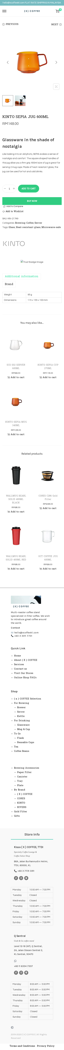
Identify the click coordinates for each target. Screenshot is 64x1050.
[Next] (56, 62)
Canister (22, 776)
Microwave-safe (51, 227)
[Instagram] (21, 878)
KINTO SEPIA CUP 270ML (48, 366)
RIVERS (21, 807)
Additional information (21, 276)
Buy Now (32, 200)
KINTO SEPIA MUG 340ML (16, 423)
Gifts (17, 816)
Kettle (21, 716)
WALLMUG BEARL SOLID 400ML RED (16, 558)
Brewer (21, 707)
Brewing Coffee (24, 223)
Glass (12, 227)
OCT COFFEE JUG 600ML (48, 558)
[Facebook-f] (16, 878)
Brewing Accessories (26, 768)
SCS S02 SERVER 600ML (16, 366)
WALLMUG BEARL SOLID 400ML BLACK (16, 499)
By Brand (19, 790)
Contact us (20, 669)
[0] (57, 11)
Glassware (23, 725)
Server (38, 223)
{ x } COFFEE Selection (27, 699)
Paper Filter (24, 772)
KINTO (21, 803)
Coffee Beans (21, 751)
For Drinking (22, 720)
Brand (9, 284)
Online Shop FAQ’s (25, 677)
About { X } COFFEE (25, 660)
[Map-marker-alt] (26, 878)
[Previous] (8, 62)
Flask (20, 738)
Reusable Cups (25, 742)
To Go (17, 733)
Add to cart (29, 188)
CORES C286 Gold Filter (48, 497)
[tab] (32, 277)
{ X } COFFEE (24, 794)
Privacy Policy (46, 1046)
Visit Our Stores (23, 673)
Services (19, 664)
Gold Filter (20, 811)
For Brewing (21, 703)
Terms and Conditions (22, 1046)
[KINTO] (14, 243)
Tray (20, 781)
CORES (21, 798)
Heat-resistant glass (28, 227)
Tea (16, 747)
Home (17, 656)
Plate (20, 785)
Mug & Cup (23, 729)
